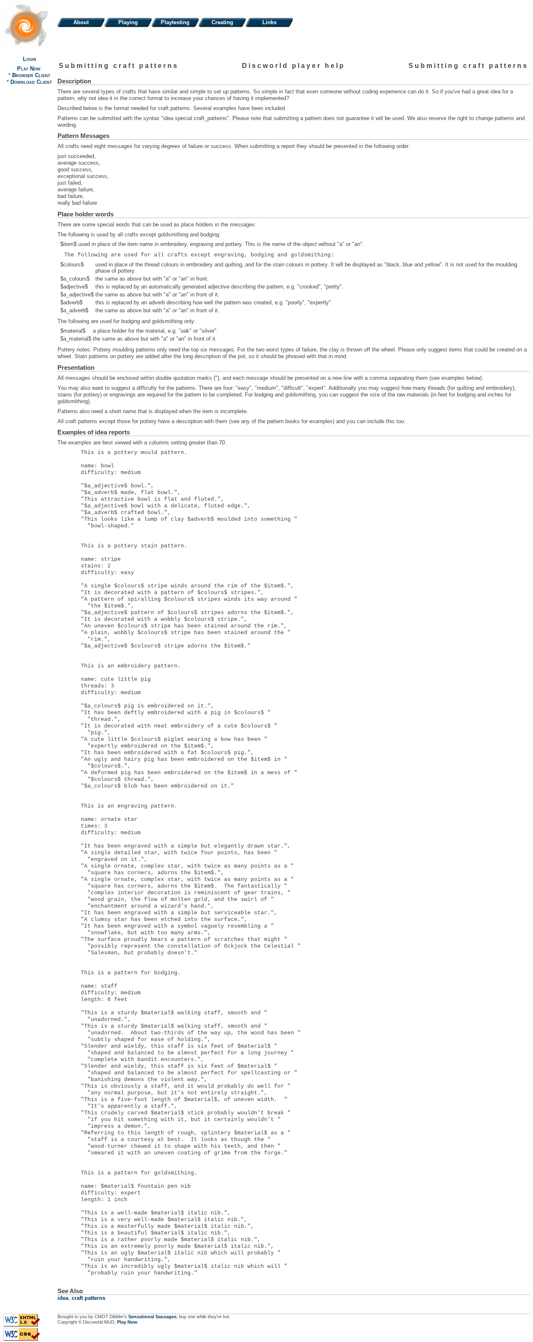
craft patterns (88, 1298)
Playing (128, 22)
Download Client (31, 82)
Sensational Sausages (152, 1316)
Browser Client (31, 75)
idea (62, 1298)
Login (29, 59)
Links (269, 22)
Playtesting (175, 22)
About (81, 22)
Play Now (28, 68)
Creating (222, 22)
